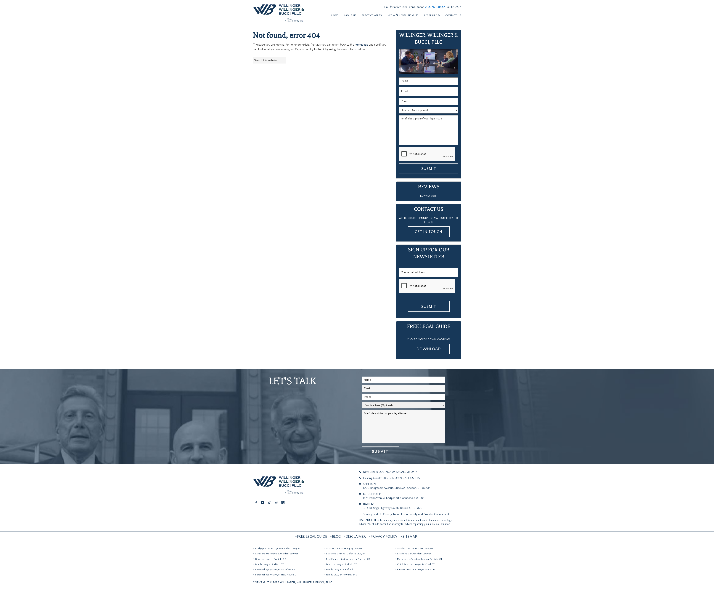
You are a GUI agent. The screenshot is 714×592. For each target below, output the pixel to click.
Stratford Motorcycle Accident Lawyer (276, 553)
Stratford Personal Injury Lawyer (344, 548)
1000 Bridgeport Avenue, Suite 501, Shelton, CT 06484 (397, 487)
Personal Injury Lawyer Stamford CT (275, 569)
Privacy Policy (384, 537)
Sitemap (409, 537)
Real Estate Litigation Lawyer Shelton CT (348, 559)
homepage (361, 44)
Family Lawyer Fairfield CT (269, 564)
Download (428, 349)
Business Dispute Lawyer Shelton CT (417, 569)
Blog (336, 537)
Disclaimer (356, 537)
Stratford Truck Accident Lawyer (415, 548)
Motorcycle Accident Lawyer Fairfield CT (419, 559)
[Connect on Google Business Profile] (283, 502)
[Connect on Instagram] (276, 502)
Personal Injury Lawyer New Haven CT (276, 574)
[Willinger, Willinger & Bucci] (278, 12)
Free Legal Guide (312, 537)
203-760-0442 (435, 7)
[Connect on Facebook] (256, 502)
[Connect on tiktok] (269, 502)
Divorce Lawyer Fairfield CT (270, 559)
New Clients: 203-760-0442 (381, 471)
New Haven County (405, 514)
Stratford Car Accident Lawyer (414, 553)
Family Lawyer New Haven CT (342, 574)
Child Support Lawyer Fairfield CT (416, 564)
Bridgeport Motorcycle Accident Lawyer (277, 548)
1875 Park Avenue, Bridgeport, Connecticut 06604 (394, 498)
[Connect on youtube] (262, 502)
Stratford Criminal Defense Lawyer (345, 553)
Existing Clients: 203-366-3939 (382, 478)
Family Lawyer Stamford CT (341, 569)
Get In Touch (428, 232)
